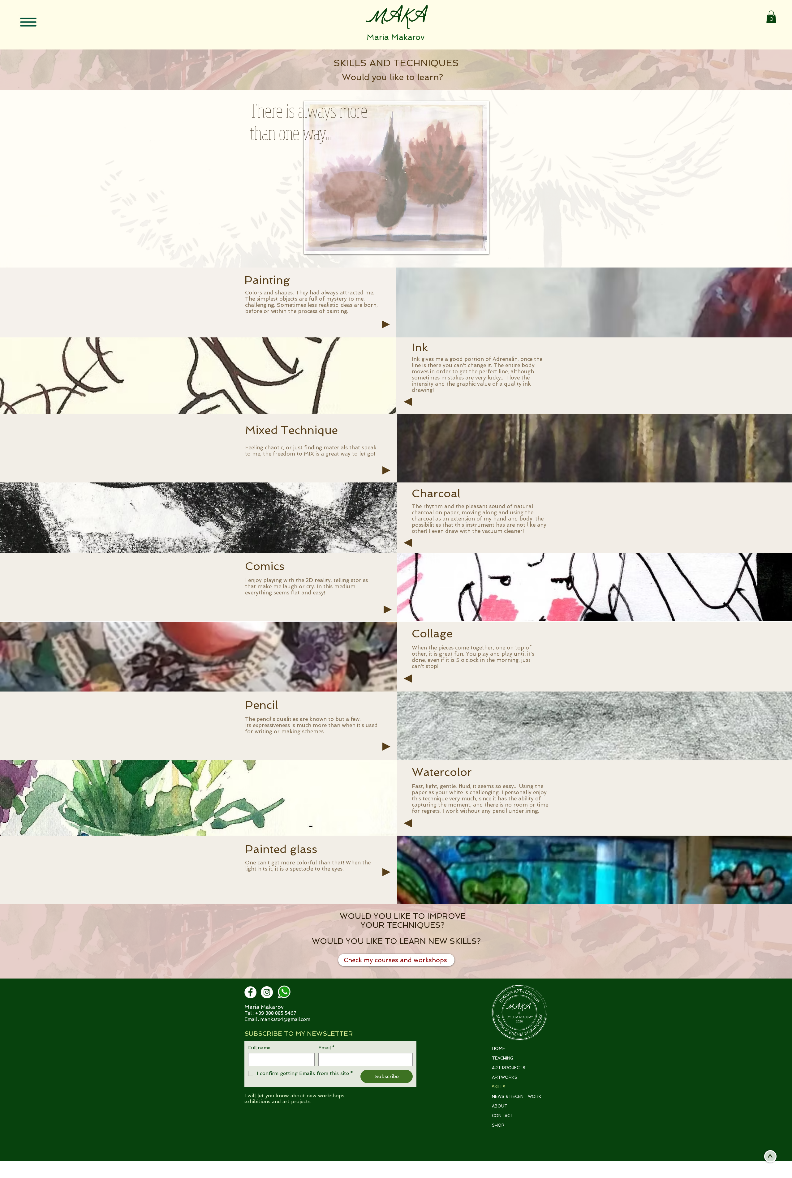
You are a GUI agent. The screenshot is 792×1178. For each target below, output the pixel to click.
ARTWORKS (504, 1077)
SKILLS (499, 1087)
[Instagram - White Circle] (267, 992)
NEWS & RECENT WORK (516, 1096)
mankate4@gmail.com (285, 1019)
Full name (259, 1048)
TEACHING (503, 1058)
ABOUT (499, 1106)
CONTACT (502, 1115)
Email (326, 1048)
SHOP (498, 1125)
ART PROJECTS (508, 1067)
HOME (498, 1048)
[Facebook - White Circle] (250, 992)
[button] (28, 22)
